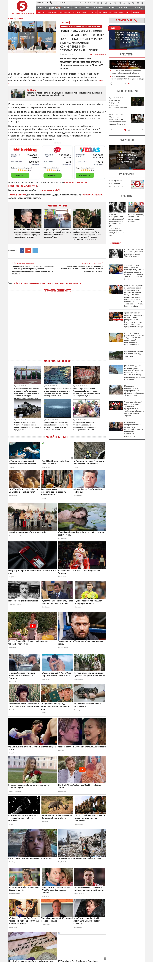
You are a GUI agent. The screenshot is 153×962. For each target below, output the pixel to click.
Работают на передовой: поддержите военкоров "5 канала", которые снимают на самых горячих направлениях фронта (118, 107)
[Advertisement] (57, 161)
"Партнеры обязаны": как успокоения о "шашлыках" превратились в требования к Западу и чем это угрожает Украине (134, 409)
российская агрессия (31, 283)
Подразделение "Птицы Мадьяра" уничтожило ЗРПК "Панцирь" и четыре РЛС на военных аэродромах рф (127, 78)
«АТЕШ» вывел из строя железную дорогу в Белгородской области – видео (125, 73)
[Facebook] (101, 3)
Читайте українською (98, 53)
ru (98, 2)
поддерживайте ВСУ (50, 190)
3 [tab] (128, 83)
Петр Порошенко (73, 283)
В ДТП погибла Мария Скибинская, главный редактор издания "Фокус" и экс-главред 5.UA (133, 254)
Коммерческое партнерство (115, 182)
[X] (124, 3)
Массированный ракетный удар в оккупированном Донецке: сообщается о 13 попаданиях (134, 390)
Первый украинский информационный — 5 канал (22, 8)
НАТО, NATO (59, 283)
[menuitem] (41, 8)
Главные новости (17, 194)
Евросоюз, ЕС (48, 283)
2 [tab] (136, 49)
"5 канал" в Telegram (92, 194)
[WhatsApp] (119, 3)
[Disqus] (57, 328)
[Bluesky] (133, 3)
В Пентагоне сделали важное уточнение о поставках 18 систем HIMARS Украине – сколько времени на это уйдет (82, 268)
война (17, 283)
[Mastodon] (128, 3)
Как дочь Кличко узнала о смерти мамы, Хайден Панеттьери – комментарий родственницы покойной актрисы (134, 339)
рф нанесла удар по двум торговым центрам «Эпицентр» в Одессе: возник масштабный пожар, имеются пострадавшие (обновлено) (134, 372)
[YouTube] (138, 3)
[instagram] (106, 3)
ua (94, 2)
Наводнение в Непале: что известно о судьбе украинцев (134, 353)
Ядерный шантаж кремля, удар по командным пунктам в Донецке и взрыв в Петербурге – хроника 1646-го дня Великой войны (134, 272)
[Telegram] (115, 3)
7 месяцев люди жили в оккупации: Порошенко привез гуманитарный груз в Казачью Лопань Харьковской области (64, 94)
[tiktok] (110, 3)
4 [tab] (132, 83)
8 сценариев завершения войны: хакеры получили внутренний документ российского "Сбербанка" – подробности (133, 429)
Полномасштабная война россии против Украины (81, 27)
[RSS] (142, 3)
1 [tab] (118, 49)
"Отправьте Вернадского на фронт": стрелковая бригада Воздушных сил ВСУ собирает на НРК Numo (118, 123)
